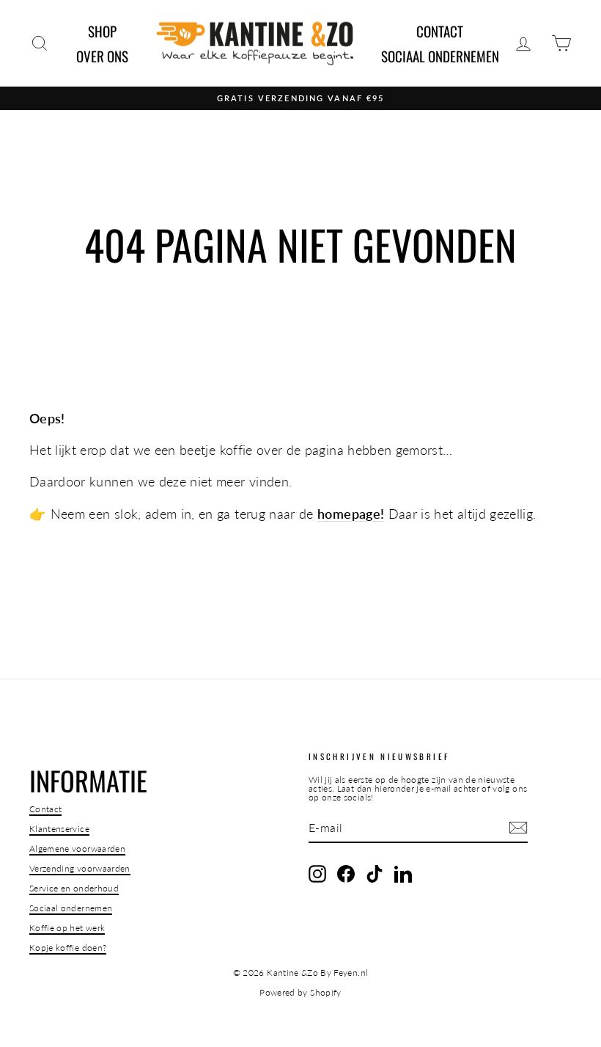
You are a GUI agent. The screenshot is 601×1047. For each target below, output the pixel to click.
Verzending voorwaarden (79, 868)
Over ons (102, 55)
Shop (102, 31)
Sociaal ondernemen (70, 907)
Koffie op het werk (67, 927)
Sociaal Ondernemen (440, 55)
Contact (439, 31)
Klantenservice (59, 828)
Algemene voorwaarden (77, 848)
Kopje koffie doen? (67, 947)
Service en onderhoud (74, 888)
